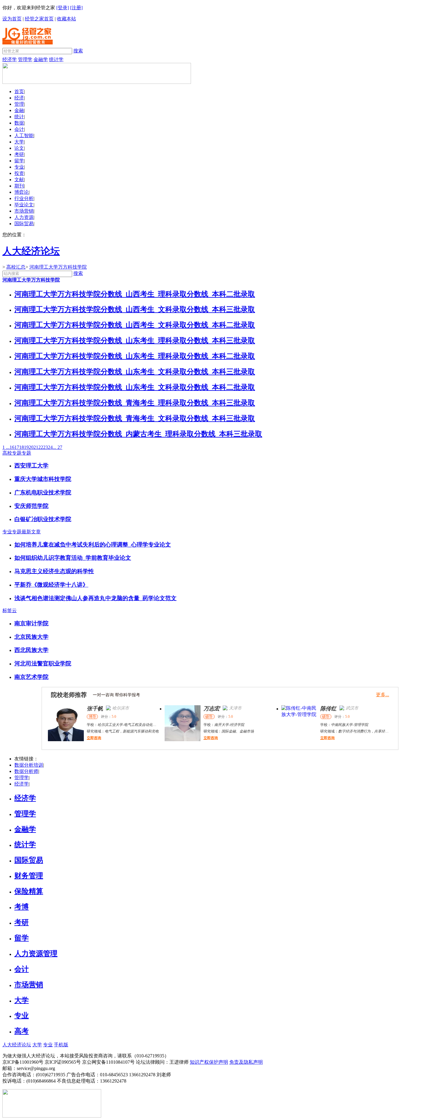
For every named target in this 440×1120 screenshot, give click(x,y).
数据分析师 (26, 771)
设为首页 (12, 18)
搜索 (78, 50)
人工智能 (24, 135)
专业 (19, 166)
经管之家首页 (39, 18)
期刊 (19, 185)
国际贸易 (24, 223)
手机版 (61, 1044)
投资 (19, 173)
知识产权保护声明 (209, 1062)
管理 (19, 104)
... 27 (57, 447)
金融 (19, 110)
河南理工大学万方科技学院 (58, 267)
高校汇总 (15, 267)
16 (12, 447)
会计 (19, 129)
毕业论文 (24, 204)
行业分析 (24, 198)
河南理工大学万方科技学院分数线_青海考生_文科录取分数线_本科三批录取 (134, 418)
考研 (19, 154)
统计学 (56, 59)
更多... (382, 694)
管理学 (25, 59)
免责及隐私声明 (246, 1062)
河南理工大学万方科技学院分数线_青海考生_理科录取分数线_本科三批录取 (134, 403)
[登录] (62, 7)
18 (21, 447)
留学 (19, 160)
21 (36, 447)
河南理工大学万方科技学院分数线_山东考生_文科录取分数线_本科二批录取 (134, 387)
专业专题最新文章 (21, 531)
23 (45, 447)
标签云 (9, 610)
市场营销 (24, 211)
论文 (19, 148)
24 (50, 447)
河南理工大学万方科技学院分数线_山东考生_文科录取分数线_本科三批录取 (134, 372)
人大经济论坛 (16, 1044)
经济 (19, 97)
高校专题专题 (16, 452)
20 (31, 447)
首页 (19, 91)
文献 (19, 179)
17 (16, 447)
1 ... (6, 447)
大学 (19, 141)
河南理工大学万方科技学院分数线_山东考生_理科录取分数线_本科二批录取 (134, 356)
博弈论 (21, 192)
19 (26, 447)
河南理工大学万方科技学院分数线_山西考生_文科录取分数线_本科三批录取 (134, 309)
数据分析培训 (28, 765)
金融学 (41, 59)
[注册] (76, 7)
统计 (19, 116)
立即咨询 (94, 738)
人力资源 (24, 217)
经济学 (9, 59)
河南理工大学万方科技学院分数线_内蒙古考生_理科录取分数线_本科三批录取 (138, 434)
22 (40, 447)
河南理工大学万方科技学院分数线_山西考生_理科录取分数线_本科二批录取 (134, 294)
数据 (19, 122)
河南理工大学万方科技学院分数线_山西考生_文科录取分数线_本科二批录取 (134, 325)
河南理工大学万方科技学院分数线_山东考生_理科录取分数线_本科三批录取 (134, 340)
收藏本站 (66, 18)
